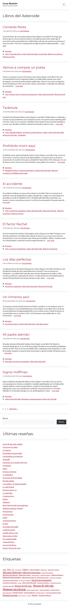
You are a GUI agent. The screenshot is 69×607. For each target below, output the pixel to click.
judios (45, 133)
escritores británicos (27, 171)
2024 (7, 133)
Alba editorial (18, 570)
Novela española (45, 590)
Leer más (19, 86)
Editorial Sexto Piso (43, 577)
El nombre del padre (10, 527)
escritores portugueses (29, 95)
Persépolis (7, 466)
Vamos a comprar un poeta (24, 67)
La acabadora (8, 475)
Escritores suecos (12, 324)
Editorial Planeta (57, 575)
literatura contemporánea (31, 399)
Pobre (5, 469)
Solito (5, 518)
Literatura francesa (55, 583)
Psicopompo (8, 512)
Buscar (5, 418)
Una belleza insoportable (12, 453)
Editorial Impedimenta (10, 575)
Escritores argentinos (25, 580)
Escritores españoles (13, 287)
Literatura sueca (42, 324)
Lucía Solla (42, 54)
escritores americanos (10, 580)
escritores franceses (10, 583)
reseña (29, 595)
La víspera (7, 450)
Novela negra (18, 593)
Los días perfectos (17, 259)
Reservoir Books (22, 595)
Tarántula (10, 108)
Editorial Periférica (45, 575)
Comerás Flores (15, 54)
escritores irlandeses (18, 249)
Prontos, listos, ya (9, 490)
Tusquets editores (44, 595)
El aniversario (8, 515)
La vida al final (8, 487)
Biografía (8, 362)
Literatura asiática (43, 583)
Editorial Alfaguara (12, 572)
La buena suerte (9, 530)
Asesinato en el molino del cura (15, 463)
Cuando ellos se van (10, 533)
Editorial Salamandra (12, 578)
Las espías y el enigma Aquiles (14, 484)
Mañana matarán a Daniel (13, 509)
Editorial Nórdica (36, 575)
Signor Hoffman (15, 372)
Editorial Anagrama (32, 572)
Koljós (5, 499)
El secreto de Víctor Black (12, 478)
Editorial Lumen (25, 575)
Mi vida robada (8, 481)
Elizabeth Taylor (11, 171)
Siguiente (13, 409)
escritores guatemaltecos (32, 133)
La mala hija (7, 493)
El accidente (12, 184)
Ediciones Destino (53, 570)
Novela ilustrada (7, 593)
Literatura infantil (8, 586)
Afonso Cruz (14, 95)
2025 (7, 54)
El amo (5, 524)
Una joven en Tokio (10, 447)
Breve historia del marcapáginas (15, 505)
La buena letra (8, 496)
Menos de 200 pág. (10, 135)
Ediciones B (44, 570)
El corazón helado (10, 539)
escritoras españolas (17, 211)
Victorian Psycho (9, 521)
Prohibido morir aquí (19, 146)
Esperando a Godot (10, 536)
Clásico (25, 570)
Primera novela (9, 57)
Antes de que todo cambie (12, 444)
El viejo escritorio (9, 472)
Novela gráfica (55, 590)
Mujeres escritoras (55, 54)
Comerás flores (14, 27)
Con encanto (34, 570)
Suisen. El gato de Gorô (11, 548)
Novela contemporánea (33, 590)
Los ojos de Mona (9, 545)
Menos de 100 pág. (49, 211)
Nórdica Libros (40, 593)
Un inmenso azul (16, 297)
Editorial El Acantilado (47, 573)
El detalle (6, 460)
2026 (13, 570)
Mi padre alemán (16, 334)
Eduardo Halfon (16, 133)
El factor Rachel (15, 224)
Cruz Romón (10, 3)
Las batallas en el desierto (13, 457)
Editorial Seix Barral (29, 577)
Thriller (35, 595)
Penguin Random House (53, 593)
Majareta (6, 502)
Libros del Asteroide (30, 54)
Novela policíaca (29, 593)
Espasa (19, 583)
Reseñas (8, 51)
